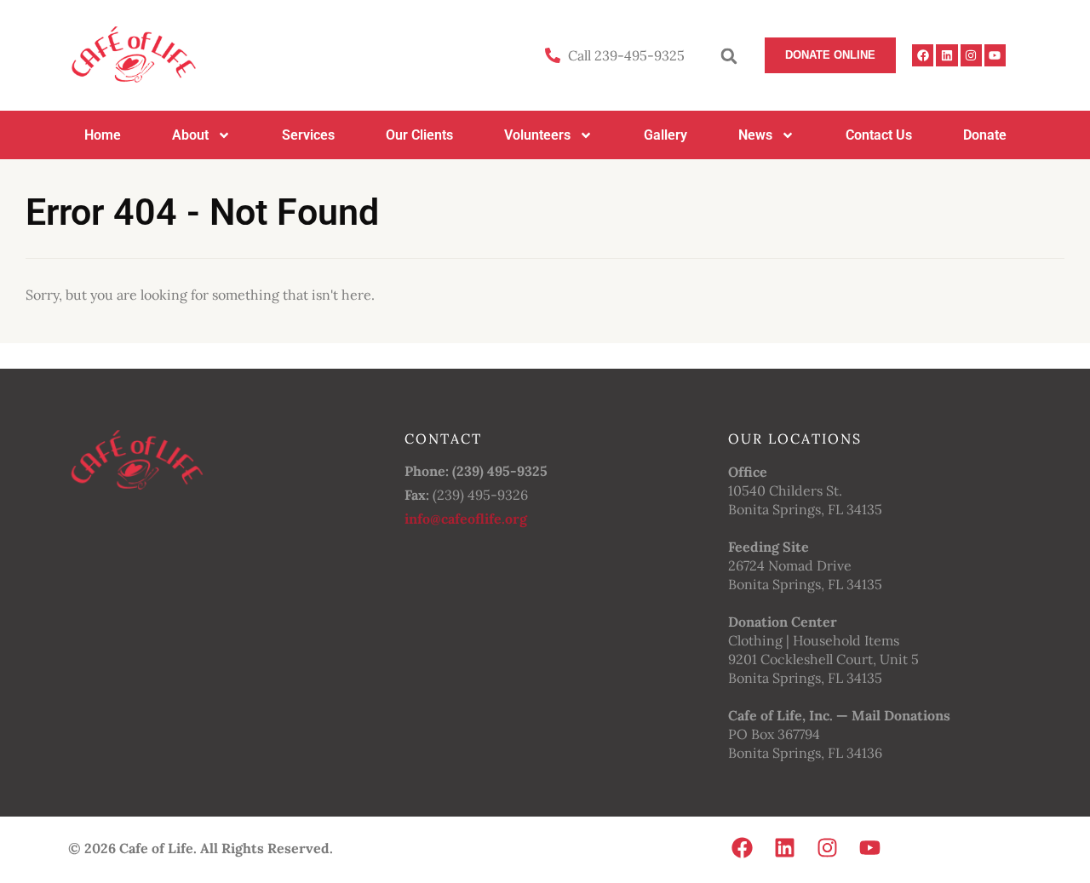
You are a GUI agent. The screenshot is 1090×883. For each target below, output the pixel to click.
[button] (729, 56)
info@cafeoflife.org (465, 518)
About (190, 135)
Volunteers (537, 135)
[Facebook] (922, 55)
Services (308, 135)
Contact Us (879, 135)
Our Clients (419, 135)
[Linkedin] (946, 55)
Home (102, 135)
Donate (985, 135)
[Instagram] (971, 55)
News (755, 135)
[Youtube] (995, 55)
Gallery (665, 135)
